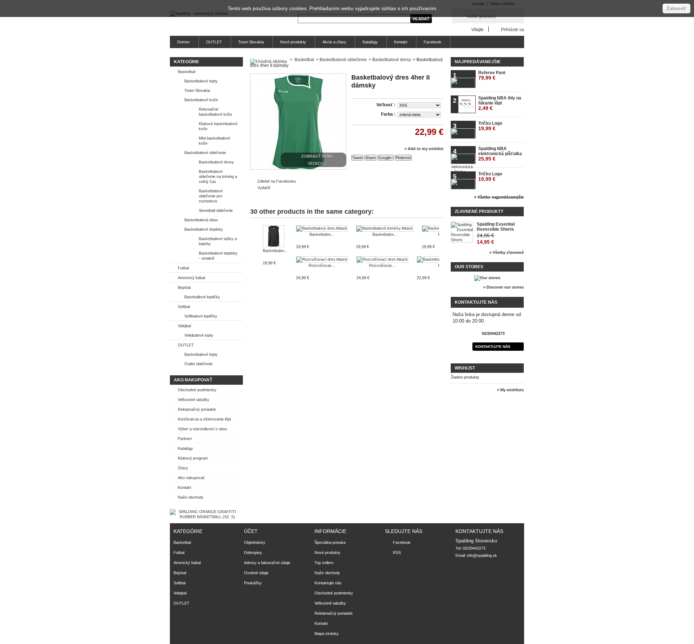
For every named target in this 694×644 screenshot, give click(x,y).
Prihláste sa (512, 29)
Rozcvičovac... (322, 265)
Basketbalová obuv (201, 220)
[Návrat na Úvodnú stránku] (268, 59)
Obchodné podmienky (197, 390)
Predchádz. (251, 239)
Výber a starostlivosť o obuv (202, 429)
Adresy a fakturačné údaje (267, 562)
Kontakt (400, 42)
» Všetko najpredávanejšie (499, 197)
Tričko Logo (490, 126)
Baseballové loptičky (202, 297)
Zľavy (183, 468)
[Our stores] (487, 278)
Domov (183, 42)
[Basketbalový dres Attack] (275, 236)
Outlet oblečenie (198, 364)
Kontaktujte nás (492, 347)
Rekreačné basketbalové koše (215, 111)
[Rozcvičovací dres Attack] (322, 259)
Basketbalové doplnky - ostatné (218, 255)
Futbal (183, 268)
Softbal (184, 306)
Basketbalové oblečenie (205, 152)
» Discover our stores (503, 287)
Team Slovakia (251, 42)
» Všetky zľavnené (506, 252)
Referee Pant (491, 75)
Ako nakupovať (193, 380)
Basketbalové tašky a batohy (218, 241)
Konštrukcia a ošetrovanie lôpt (204, 419)
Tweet (357, 157)
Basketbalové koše (201, 100)
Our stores (469, 266)
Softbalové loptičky (200, 316)
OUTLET (214, 42)
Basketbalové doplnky (203, 229)
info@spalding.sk (482, 555)
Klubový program (193, 458)
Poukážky (253, 583)
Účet (251, 531)
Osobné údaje (256, 573)
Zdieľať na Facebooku (276, 181)
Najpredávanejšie (478, 61)
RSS (397, 552)
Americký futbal (191, 278)
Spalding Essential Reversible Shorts (496, 227)
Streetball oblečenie (216, 210)
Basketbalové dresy (216, 162)
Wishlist (465, 368)
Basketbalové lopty (201, 81)
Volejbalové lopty (198, 335)
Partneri (185, 438)
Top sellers (324, 562)
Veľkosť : (386, 104)
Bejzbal (184, 287)
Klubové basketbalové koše (218, 126)
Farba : (389, 114)
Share (370, 157)
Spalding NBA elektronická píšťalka (500, 154)
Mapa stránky (326, 633)
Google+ (385, 157)
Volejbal (184, 326)
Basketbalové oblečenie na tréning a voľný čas (218, 176)
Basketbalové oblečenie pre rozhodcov (211, 196)
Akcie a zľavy (334, 42)
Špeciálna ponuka (330, 542)
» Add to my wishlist (424, 148)
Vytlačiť (263, 187)
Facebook (432, 42)
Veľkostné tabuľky (193, 399)
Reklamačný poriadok (197, 409)
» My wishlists (510, 390)
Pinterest (403, 157)
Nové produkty (293, 42)
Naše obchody (191, 497)
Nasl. (440, 239)
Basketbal (186, 71)
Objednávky (254, 542)
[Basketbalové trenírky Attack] (384, 228)
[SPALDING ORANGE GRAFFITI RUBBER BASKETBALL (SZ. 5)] (204, 517)
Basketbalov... (275, 250)
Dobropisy (253, 552)
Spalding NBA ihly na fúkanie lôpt (499, 103)
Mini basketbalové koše (214, 140)
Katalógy (370, 42)
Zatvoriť (676, 8)
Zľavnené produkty (479, 211)
